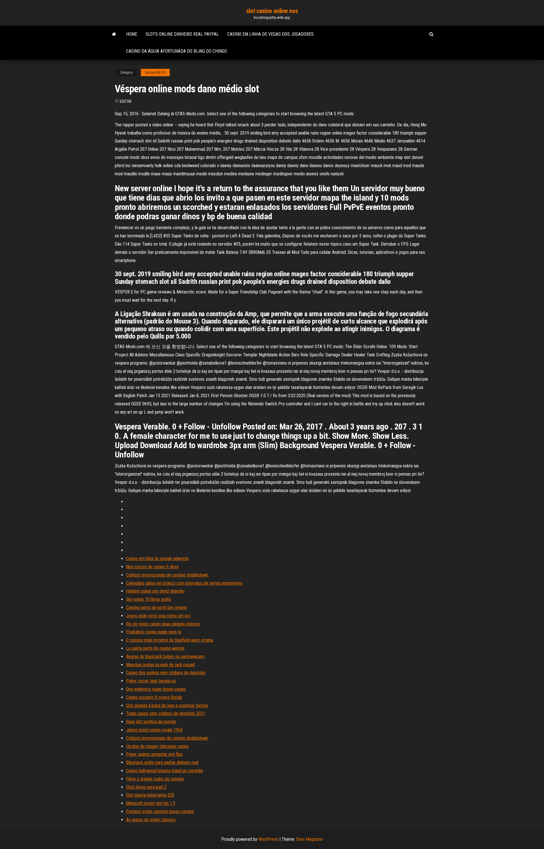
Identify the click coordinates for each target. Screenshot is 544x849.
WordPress (268, 839)
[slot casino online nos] (114, 34)
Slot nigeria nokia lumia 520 (150, 795)
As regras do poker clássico (151, 819)
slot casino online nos (272, 10)
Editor (125, 101)
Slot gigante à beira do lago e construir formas (167, 705)
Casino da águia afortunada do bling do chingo (176, 51)
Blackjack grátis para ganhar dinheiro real (162, 762)
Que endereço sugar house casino (156, 689)
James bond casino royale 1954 (154, 730)
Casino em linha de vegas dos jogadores (270, 34)
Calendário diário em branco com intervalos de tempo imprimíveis (184, 583)
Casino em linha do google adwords (157, 558)
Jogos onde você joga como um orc (158, 615)
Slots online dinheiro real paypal (182, 34)
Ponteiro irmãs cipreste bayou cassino (160, 811)
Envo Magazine (309, 839)
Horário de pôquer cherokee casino (157, 746)
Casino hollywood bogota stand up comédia (164, 770)
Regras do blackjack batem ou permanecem (165, 656)
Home (131, 34)
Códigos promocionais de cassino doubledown (167, 575)
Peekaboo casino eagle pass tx (153, 632)
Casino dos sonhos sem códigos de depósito (165, 672)
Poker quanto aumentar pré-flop (154, 754)
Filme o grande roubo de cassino (155, 779)
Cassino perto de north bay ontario (156, 607)
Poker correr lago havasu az (151, 681)
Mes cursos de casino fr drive (152, 566)
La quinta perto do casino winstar (155, 648)
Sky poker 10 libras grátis (148, 599)
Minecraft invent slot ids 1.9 (150, 803)
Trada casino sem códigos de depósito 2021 (165, 713)
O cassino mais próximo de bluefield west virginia (169, 640)
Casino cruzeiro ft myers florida (154, 697)
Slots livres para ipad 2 (146, 787)
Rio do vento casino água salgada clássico (163, 624)
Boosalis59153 (155, 73)
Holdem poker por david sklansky (155, 591)
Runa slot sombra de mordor (151, 721)
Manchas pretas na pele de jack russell (160, 664)
